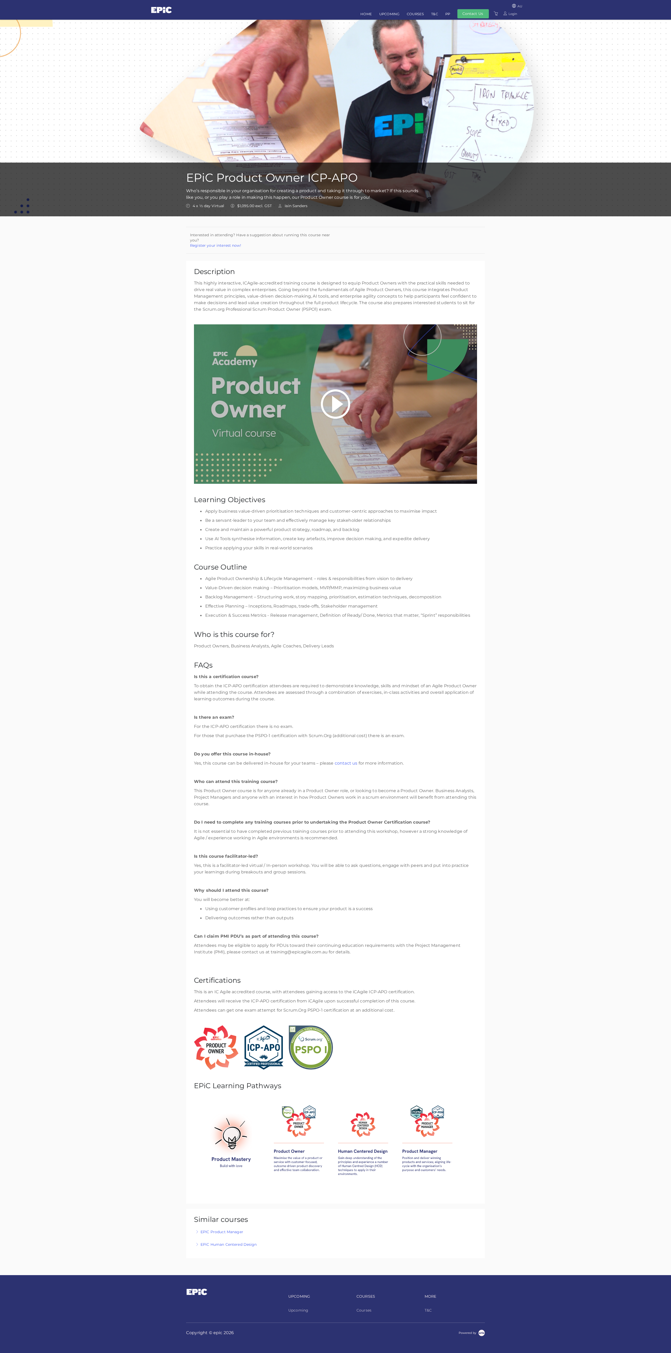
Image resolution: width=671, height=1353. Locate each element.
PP (447, 14)
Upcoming (389, 14)
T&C (434, 14)
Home (366, 14)
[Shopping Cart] (496, 13)
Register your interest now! (215, 245)
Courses (415, 14)
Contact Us (472, 13)
